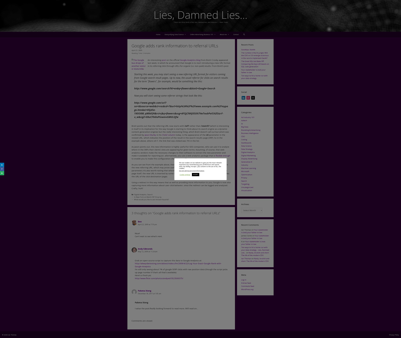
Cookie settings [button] (185, 175)
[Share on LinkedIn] (2, 165)
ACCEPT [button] (195, 174)
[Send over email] (2, 173)
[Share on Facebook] (2, 169)
